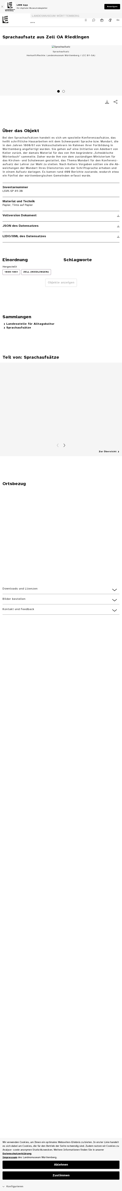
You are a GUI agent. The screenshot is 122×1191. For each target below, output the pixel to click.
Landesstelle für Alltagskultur (30, 323)
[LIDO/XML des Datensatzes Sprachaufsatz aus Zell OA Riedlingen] (118, 236)
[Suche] (93, 20)
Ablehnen (61, 1164)
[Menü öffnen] (86, 20)
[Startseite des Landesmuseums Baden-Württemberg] (15, 22)
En (118, 20)
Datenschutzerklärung (17, 1153)
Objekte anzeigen (61, 282)
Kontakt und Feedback (18, 609)
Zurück (57, 445)
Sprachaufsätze (18, 327)
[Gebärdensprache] (110, 20)
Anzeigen (112, 7)
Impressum (10, 1157)
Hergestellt (10, 266)
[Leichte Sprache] (101, 20)
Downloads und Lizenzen (20, 588)
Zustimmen (61, 1175)
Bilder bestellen (14, 599)
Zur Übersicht (108, 451)
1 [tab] (59, 91)
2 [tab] (64, 91)
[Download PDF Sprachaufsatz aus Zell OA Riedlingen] (107, 102)
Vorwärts (64, 445)
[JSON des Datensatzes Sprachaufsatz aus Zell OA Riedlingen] (118, 226)
